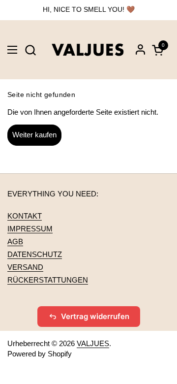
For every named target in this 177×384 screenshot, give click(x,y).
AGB (15, 241)
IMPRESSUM (30, 228)
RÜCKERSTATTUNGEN (47, 280)
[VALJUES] (87, 49)
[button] (30, 50)
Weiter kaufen (34, 134)
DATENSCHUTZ (34, 254)
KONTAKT (24, 216)
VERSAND (25, 267)
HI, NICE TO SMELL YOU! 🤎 (89, 9)
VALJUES (93, 343)
